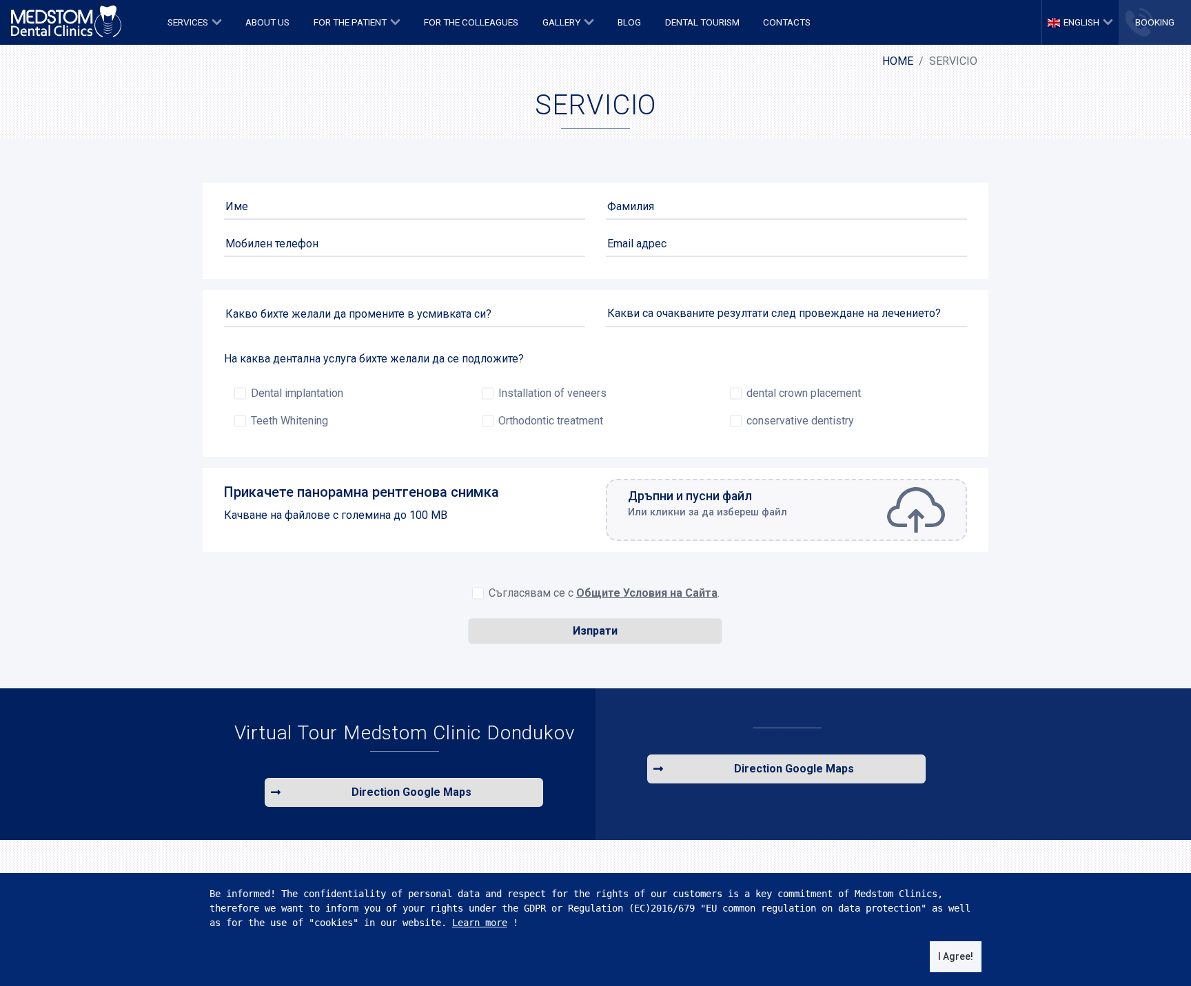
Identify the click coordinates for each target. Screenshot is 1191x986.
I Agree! (955, 956)
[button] (194, 22)
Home (897, 61)
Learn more (479, 922)
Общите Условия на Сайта (646, 592)
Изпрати (595, 630)
